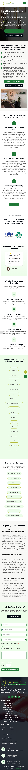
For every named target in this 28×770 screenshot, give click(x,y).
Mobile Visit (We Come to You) (11, 648)
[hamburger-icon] (24, 3)
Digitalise (18, 768)
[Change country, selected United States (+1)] (2, 629)
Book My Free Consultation (10, 670)
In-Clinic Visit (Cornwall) (9, 646)
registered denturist (8, 21)
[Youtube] (15, 696)
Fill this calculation (7, 662)
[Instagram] (12, 696)
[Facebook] (9, 696)
